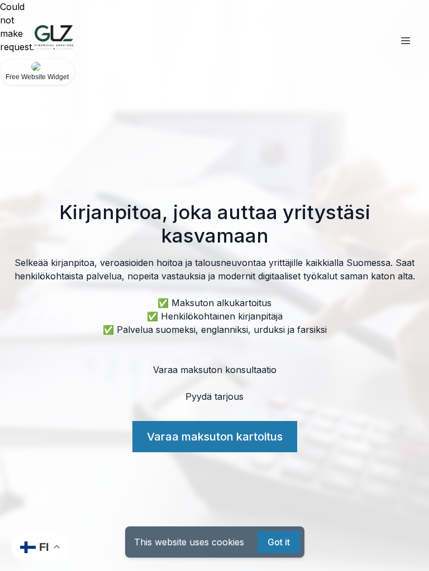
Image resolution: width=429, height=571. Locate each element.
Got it (279, 542)
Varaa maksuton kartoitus (215, 436)
